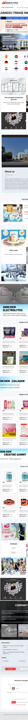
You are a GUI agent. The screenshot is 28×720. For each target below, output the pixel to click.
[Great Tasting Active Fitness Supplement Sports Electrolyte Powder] (9, 332)
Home (3, 18)
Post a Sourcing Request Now (19, 704)
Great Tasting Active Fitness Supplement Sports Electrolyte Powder (8, 341)
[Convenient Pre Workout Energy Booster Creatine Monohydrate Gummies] (9, 502)
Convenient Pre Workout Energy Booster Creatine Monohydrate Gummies (9, 511)
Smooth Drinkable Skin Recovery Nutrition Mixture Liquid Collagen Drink (9, 439)
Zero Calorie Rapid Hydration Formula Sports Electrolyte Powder (8, 367)
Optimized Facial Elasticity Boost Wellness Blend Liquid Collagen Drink (8, 414)
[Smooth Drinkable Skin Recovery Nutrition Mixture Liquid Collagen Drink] (9, 430)
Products (10, 18)
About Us (16, 18)
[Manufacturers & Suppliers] (9, 2)
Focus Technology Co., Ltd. (17, 714)
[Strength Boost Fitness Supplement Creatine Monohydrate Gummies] (9, 476)
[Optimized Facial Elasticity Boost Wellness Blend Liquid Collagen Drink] (9, 405)
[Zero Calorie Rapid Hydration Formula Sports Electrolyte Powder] (9, 358)
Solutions (22, 18)
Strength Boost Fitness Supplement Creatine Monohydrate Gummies (7, 485)
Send (14, 702)
